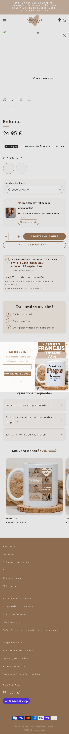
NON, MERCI (17, 381)
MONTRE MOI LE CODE (17, 374)
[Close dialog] (66, 344)
